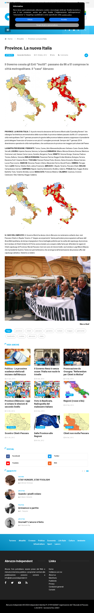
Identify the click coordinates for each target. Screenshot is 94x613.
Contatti (52, 590)
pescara (38, 331)
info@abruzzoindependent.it (16, 578)
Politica (11, 362)
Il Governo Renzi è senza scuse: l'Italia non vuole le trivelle (47, 371)
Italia (53, 55)
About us (52, 575)
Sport (49, 544)
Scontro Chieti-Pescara (17, 433)
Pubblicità (52, 581)
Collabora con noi (55, 572)
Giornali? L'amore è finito (31, 522)
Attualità (20, 39)
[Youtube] (74, 30)
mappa (69, 331)
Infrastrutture (39, 544)
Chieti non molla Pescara (76, 433)
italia (41, 336)
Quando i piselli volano (29, 494)
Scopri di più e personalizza (47, 25)
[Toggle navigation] (8, 30)
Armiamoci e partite (28, 508)
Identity (11, 471)
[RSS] (78, 30)
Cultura (21, 476)
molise (21, 336)
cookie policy (67, 15)
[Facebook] (65, 30)
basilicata (11, 336)
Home (10, 39)
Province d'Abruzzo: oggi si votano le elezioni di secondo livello (17, 404)
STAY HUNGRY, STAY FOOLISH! (34, 479)
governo (49, 331)
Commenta (64, 55)
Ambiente (40, 362)
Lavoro (57, 544)
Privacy (51, 584)
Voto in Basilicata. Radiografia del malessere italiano (43, 404)
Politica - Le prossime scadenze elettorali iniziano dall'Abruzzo (16, 371)
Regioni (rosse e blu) (74, 401)
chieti (29, 331)
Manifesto (53, 578)
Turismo (12, 541)
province (19, 331)
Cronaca (31, 541)
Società (69, 362)
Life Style (21, 491)
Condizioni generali (56, 587)
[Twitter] (69, 30)
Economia (51, 541)
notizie (59, 331)
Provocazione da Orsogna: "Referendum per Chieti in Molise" (75, 371)
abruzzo (32, 336)
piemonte (80, 331)
